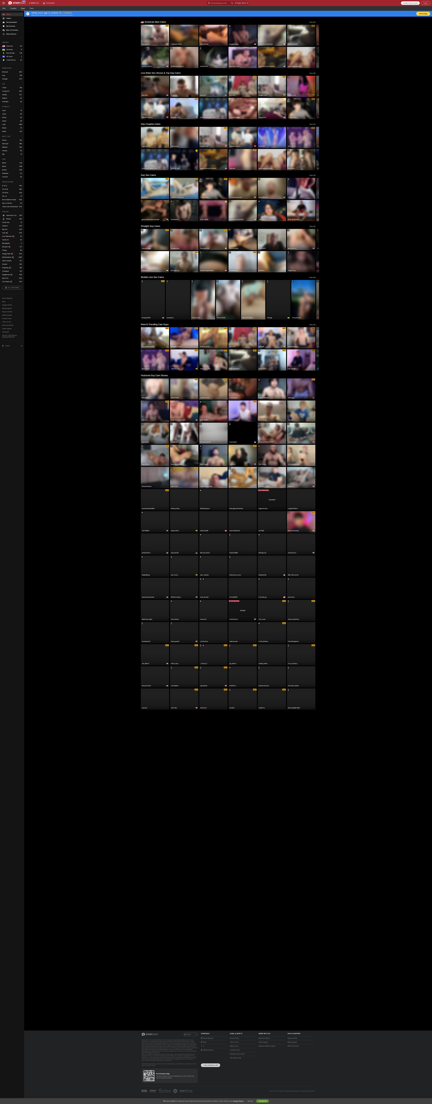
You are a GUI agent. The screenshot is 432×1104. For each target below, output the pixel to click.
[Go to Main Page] (17, 3)
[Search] (232, 3)
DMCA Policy (234, 1046)
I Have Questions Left (210, 1065)
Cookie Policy (238, 1101)
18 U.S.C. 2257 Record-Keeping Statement (9, 336)
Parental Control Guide (237, 1054)
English (188, 1034)
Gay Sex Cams (148, 175)
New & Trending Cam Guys (155, 324)
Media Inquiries (7, 315)
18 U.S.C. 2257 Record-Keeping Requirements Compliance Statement (292, 1091)
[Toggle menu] (3, 3)
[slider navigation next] (313, 46)
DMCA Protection (293, 1046)
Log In (425, 3)
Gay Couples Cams (150, 124)
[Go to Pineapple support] (175, 1091)
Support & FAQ (7, 305)
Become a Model (7, 325)
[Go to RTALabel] (145, 1091)
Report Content (7, 312)
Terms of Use (6, 322)
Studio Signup (6, 328)
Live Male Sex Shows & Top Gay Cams (161, 73)
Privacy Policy (6, 318)
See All (312, 22)
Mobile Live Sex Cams (152, 277)
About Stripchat (7, 298)
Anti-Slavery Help (235, 1058)
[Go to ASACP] (153, 1091)
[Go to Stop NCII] (186, 1091)
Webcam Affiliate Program (267, 1046)
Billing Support (7, 308)
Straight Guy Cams (150, 226)
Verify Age (423, 14)
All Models (5, 332)
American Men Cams (155, 22)
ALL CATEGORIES (13, 288)
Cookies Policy (235, 1050)
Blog (3, 301)
